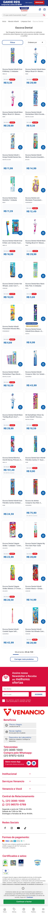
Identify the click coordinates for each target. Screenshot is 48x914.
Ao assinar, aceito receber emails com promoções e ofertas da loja (18, 700)
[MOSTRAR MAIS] (24, 659)
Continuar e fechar (24, 902)
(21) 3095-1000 (13, 749)
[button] (13, 81)
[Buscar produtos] (44, 15)
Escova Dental (38, 21)
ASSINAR (38, 694)
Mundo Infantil (13, 21)
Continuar (30, 897)
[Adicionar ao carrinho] (20, 61)
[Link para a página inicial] (4, 21)
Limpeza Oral (26, 21)
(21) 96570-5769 (16, 804)
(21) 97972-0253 (14, 755)
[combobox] (24, 15)
